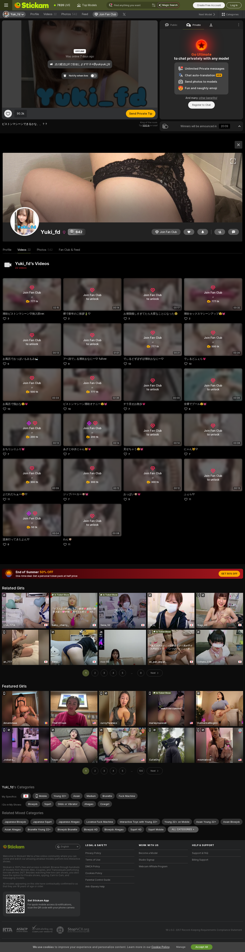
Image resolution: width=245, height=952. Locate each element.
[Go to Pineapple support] (60, 930)
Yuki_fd (7, 787)
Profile (34, 14)
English (65, 846)
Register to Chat (201, 104)
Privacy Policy (93, 853)
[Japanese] (26, 796)
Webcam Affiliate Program (153, 866)
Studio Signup (146, 859)
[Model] (238, 145)
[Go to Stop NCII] (79, 930)
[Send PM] (233, 232)
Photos (69, 14)
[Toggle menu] (6, 5)
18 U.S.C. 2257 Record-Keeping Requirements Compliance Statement (204, 930)
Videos (50, 14)
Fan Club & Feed (69, 249)
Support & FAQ (200, 853)
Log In (234, 5)
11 (8, 499)
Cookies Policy (93, 873)
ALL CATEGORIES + (183, 829)
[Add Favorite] (8, 113)
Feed (85, 14)
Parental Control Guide (97, 880)
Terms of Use (92, 859)
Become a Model (148, 853)
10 (129, 363)
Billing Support (200, 859)
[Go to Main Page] (31, 5)
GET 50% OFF (229, 573)
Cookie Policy (160, 947)
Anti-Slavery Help (95, 886)
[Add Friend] (219, 232)
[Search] (153, 5)
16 (69, 409)
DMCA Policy (92, 866)
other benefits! (208, 97)
